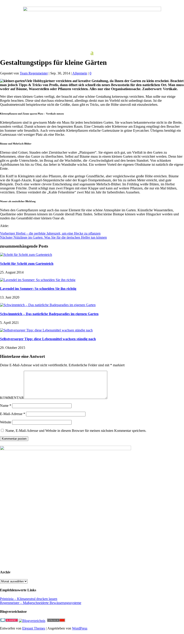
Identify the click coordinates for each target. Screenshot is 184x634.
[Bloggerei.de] (9, 621)
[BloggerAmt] (32, 621)
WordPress (79, 628)
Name (5, 405)
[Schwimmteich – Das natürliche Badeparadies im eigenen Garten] (48, 305)
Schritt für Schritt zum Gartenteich (26, 263)
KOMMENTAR (12, 398)
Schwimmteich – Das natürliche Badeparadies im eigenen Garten (49, 314)
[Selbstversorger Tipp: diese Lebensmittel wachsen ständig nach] (46, 330)
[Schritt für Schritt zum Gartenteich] (26, 255)
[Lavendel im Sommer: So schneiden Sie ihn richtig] (37, 280)
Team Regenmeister (34, 73)
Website (5, 422)
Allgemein (79, 73)
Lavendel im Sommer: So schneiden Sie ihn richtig (38, 288)
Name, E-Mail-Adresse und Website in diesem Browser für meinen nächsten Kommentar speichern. (75, 431)
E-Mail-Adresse (12, 414)
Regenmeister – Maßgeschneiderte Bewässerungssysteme (40, 603)
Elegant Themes (33, 628)
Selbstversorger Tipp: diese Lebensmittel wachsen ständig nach (48, 339)
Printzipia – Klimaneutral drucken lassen (28, 599)
